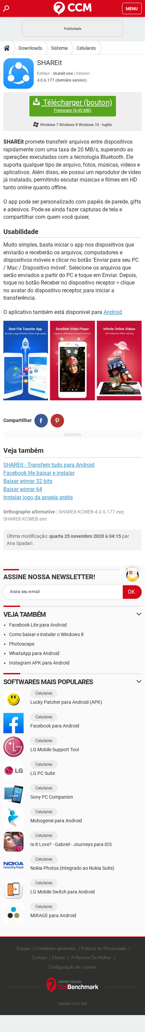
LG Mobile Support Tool (54, 749)
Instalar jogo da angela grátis (38, 497)
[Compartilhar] (41, 420)
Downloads (30, 48)
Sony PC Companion (51, 797)
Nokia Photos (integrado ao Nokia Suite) (72, 868)
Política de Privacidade (103, 948)
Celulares (86, 48)
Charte (58, 957)
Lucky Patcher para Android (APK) (66, 702)
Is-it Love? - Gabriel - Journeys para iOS (71, 844)
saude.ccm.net (72, 1003)
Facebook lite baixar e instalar (39, 473)
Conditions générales (55, 948)
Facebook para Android (54, 726)
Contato (39, 957)
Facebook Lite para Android (38, 625)
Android (113, 312)
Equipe (23, 948)
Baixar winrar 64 (22, 489)
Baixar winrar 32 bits (27, 481)
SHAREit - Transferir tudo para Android (48, 465)
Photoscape (21, 644)
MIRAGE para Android (53, 915)
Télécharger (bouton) (76, 105)
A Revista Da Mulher (91, 957)
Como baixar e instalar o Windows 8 (46, 634)
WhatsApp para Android (34, 653)
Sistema (59, 48)
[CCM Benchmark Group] (73, 985)
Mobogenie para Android (56, 820)
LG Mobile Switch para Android (62, 891)
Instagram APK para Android (39, 663)
